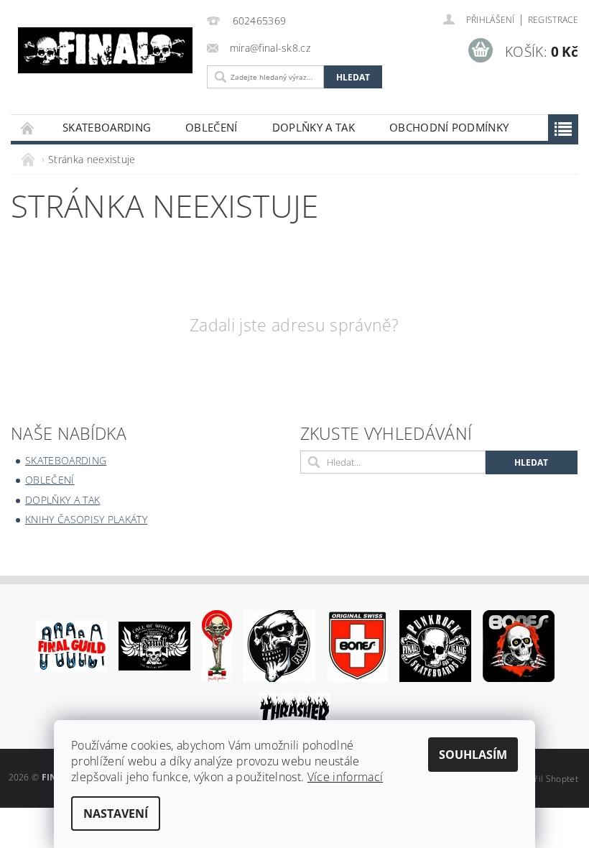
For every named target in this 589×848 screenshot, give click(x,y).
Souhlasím (473, 754)
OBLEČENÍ (211, 127)
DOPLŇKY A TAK (313, 127)
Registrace (553, 20)
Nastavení (115, 813)
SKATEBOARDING (106, 127)
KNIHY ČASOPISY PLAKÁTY (86, 519)
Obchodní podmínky (449, 127)
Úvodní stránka (28, 127)
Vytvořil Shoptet (545, 779)
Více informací (345, 777)
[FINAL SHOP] (105, 50)
